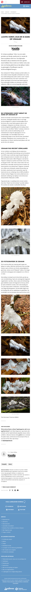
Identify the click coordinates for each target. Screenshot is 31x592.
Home (2, 11)
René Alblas (14, 452)
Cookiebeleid (25, 581)
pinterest (11, 509)
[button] (25, 2)
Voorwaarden (15, 583)
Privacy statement (10, 581)
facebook (10, 506)
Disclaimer (5, 581)
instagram (22, 506)
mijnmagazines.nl (7, 440)
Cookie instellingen (19, 581)
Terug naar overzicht (9, 487)
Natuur (7, 11)
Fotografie (13, 11)
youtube (22, 509)
